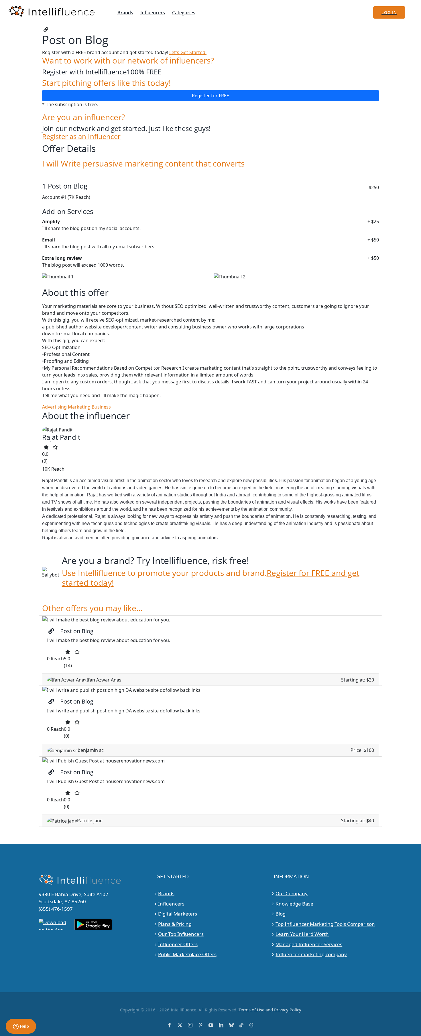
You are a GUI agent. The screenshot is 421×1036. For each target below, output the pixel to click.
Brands (166, 893)
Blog (281, 913)
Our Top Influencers (181, 934)
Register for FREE (210, 95)
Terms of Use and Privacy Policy (270, 1010)
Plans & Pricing (175, 924)
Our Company (292, 893)
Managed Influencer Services (309, 944)
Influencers (171, 903)
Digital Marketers (177, 913)
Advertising (54, 407)
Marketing (79, 407)
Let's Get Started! (187, 52)
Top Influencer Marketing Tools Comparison (325, 924)
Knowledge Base (294, 903)
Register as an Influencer (81, 136)
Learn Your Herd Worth (302, 934)
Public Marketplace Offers (187, 954)
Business (101, 407)
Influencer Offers (178, 944)
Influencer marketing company (311, 954)
